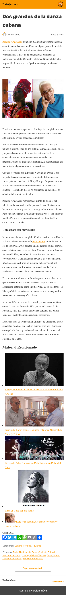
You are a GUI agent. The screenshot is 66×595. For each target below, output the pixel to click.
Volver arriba (58, 581)
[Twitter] (9, 538)
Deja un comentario (33, 568)
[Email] (29, 538)
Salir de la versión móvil (33, 590)
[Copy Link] (34, 538)
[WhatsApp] (19, 538)
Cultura (18, 545)
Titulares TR (38, 545)
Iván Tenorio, (38, 241)
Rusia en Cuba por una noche (19, 510)
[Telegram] (14, 538)
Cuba (49, 555)
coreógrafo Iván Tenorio (34, 555)
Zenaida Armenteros (12, 41)
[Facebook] (4, 538)
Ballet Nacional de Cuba (25, 552)
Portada (27, 545)
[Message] (24, 538)
